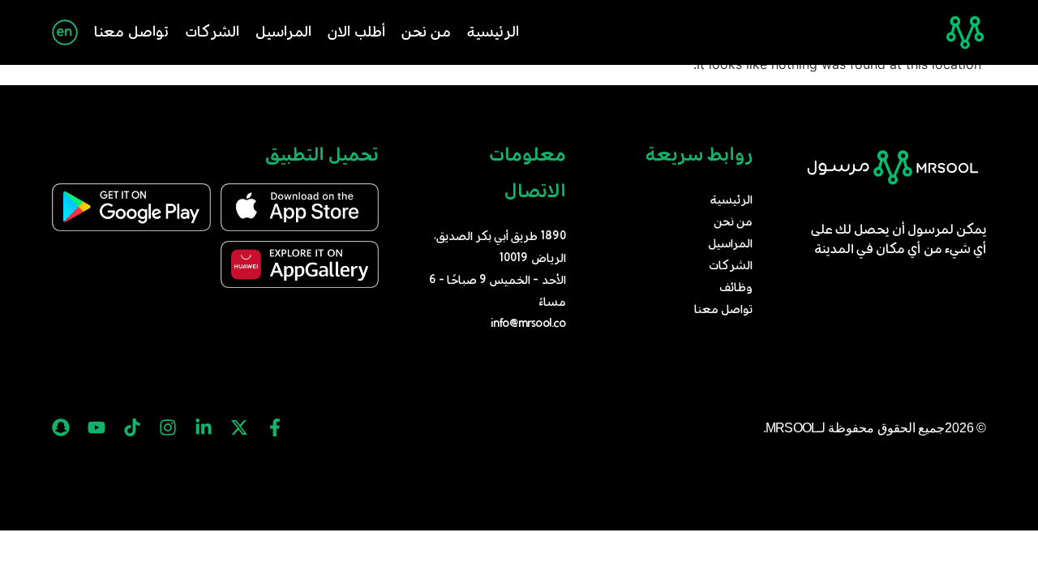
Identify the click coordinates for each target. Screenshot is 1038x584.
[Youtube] (96, 427)
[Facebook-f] (275, 427)
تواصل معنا (131, 32)
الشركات (212, 32)
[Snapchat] (61, 427)
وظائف (736, 287)
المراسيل (283, 32)
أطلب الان (356, 32)
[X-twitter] (239, 427)
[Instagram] (168, 427)
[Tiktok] (132, 427)
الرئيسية (493, 32)
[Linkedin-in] (203, 427)
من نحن (426, 32)
